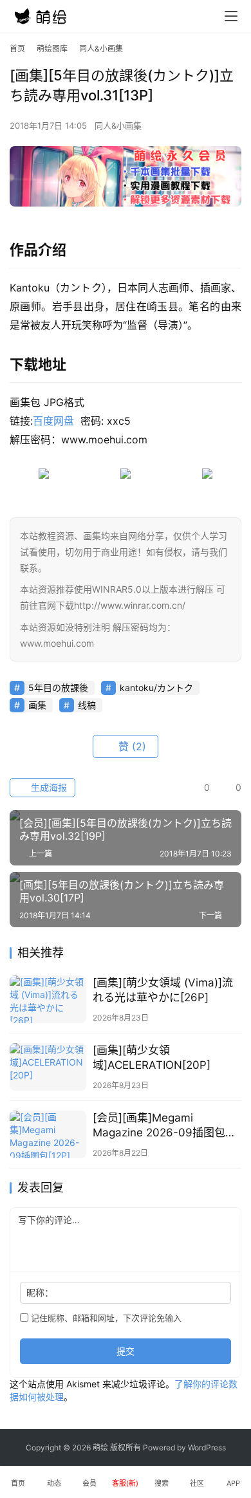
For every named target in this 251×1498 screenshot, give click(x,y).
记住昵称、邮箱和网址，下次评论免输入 (104, 1318)
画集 (37, 704)
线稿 (87, 704)
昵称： (39, 1292)
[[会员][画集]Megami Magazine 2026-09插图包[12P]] (48, 1134)
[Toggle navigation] (231, 16)
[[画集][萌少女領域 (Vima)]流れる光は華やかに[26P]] (48, 999)
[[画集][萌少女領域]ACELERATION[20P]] (48, 1067)
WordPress (207, 1447)
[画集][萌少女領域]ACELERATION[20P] (151, 1057)
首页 (17, 48)
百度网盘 (53, 420)
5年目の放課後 (58, 687)
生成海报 (47, 787)
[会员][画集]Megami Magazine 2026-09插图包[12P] (159, 1125)
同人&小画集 (118, 125)
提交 (125, 1350)
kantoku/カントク (156, 687)
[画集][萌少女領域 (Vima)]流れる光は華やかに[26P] (163, 990)
